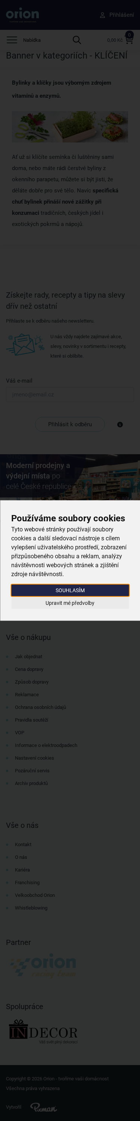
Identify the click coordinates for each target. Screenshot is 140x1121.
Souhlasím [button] (70, 590)
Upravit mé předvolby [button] (70, 603)
